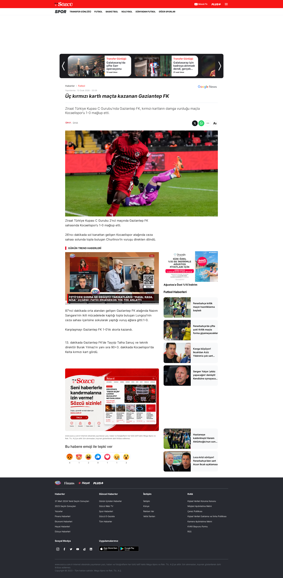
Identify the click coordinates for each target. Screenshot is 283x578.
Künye (146, 506)
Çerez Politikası (194, 511)
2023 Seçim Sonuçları (65, 506)
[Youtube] (78, 549)
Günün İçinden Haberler (110, 501)
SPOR (60, 11)
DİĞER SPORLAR (167, 11)
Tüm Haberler (105, 521)
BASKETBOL (112, 11)
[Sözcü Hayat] (84, 483)
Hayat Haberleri (62, 526)
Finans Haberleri (62, 516)
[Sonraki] (219, 66)
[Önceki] (63, 66)
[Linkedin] (91, 549)
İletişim (146, 501)
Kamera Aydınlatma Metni (199, 521)
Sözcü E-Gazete (107, 516)
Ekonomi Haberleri (63, 521)
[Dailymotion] (84, 549)
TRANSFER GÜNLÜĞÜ (80, 11)
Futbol (81, 86)
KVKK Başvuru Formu (197, 526)
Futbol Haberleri (175, 292)
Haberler (70, 86)
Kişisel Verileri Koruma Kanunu (201, 501)
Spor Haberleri (106, 511)
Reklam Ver (148, 511)
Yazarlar (59, 511)
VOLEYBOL (126, 11)
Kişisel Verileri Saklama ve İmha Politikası (206, 516)
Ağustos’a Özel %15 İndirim (180, 284)
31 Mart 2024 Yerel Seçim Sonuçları (72, 501)
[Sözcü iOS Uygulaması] (109, 548)
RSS (189, 531)
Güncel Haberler (108, 493)
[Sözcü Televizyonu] (58, 483)
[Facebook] (64, 549)
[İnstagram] (58, 549)
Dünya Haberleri (62, 531)
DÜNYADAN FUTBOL (146, 11)
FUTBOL (98, 11)
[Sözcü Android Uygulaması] (129, 548)
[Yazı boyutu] (215, 123)
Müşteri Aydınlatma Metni (199, 506)
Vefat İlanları (149, 516)
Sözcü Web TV (106, 506)
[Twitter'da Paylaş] (195, 123)
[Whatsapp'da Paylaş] (201, 123)
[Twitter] (71, 549)
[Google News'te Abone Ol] (207, 87)
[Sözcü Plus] (98, 483)
